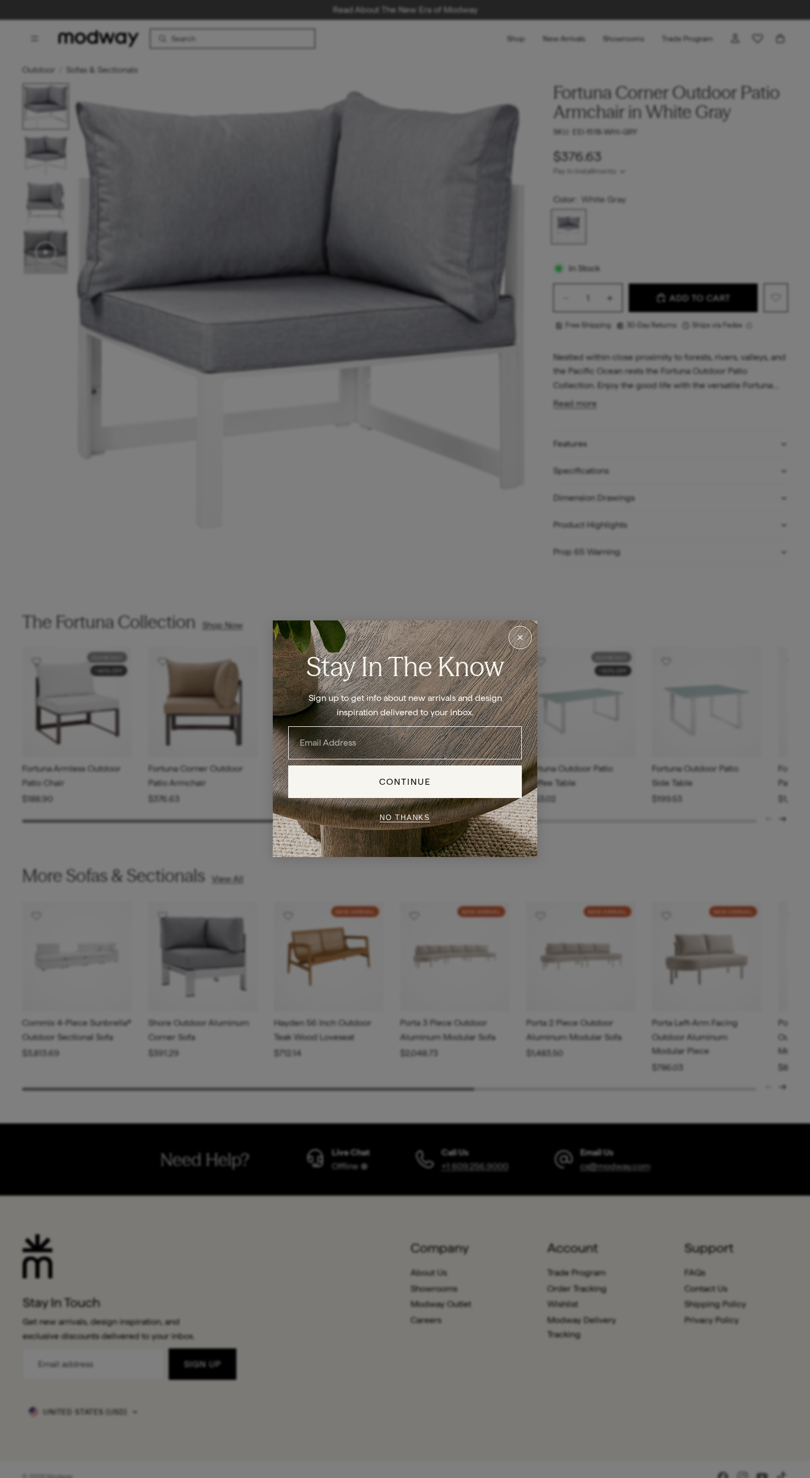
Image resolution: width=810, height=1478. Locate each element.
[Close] (520, 637)
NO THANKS (405, 817)
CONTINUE (405, 782)
